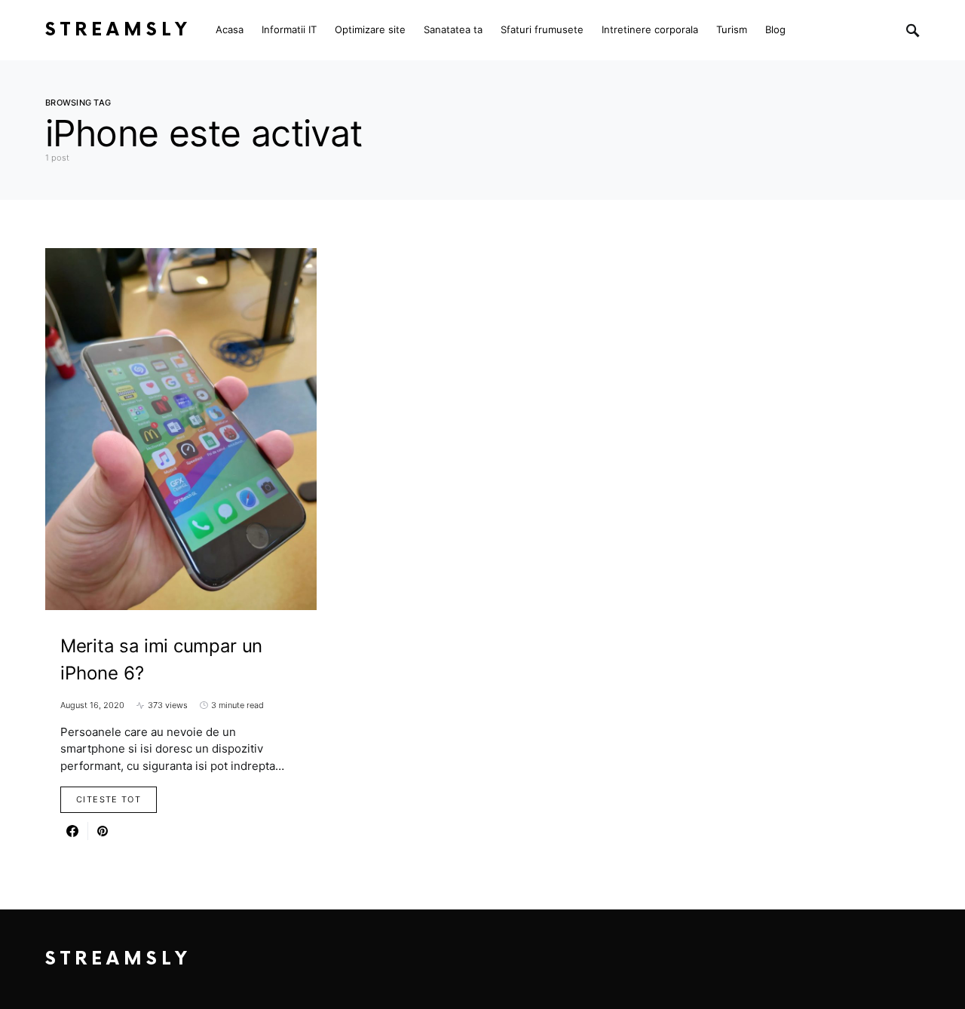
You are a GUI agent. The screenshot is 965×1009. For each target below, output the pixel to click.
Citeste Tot (108, 799)
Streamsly (118, 30)
